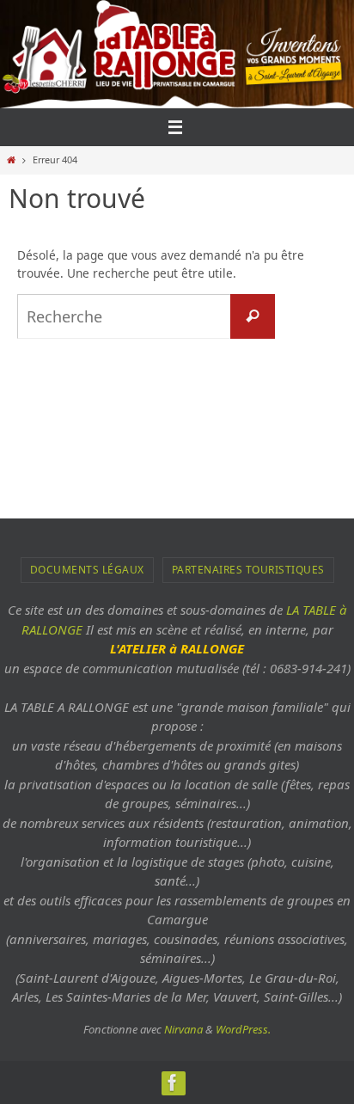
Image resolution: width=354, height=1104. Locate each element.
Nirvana (183, 1029)
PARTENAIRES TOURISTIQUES (248, 569)
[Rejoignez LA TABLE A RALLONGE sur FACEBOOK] (173, 1082)
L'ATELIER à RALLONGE (177, 648)
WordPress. (243, 1029)
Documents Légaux (87, 569)
